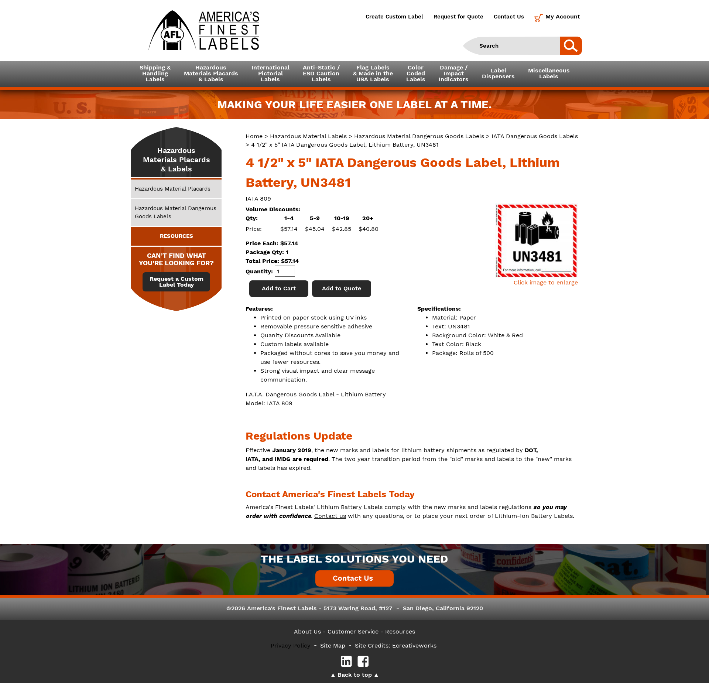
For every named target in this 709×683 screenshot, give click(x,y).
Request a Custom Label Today (176, 282)
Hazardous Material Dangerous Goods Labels (419, 136)
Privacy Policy (291, 645)
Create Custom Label (394, 16)
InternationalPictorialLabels (270, 73)
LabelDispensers (498, 73)
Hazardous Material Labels (308, 136)
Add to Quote (341, 288)
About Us (307, 631)
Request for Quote (458, 16)
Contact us (330, 515)
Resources (400, 631)
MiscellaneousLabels (549, 73)
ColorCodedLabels (415, 73)
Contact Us (509, 16)
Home (254, 136)
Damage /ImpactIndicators (454, 73)
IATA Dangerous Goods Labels (534, 136)
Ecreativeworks (414, 645)
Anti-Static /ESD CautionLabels (321, 73)
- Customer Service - (353, 631)
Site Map (332, 645)
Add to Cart (279, 288)
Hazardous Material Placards (172, 188)
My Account (562, 16)
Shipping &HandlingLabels (155, 73)
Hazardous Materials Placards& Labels (211, 73)
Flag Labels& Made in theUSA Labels (373, 73)
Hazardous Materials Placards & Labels (176, 159)
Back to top (355, 674)
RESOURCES (176, 236)
